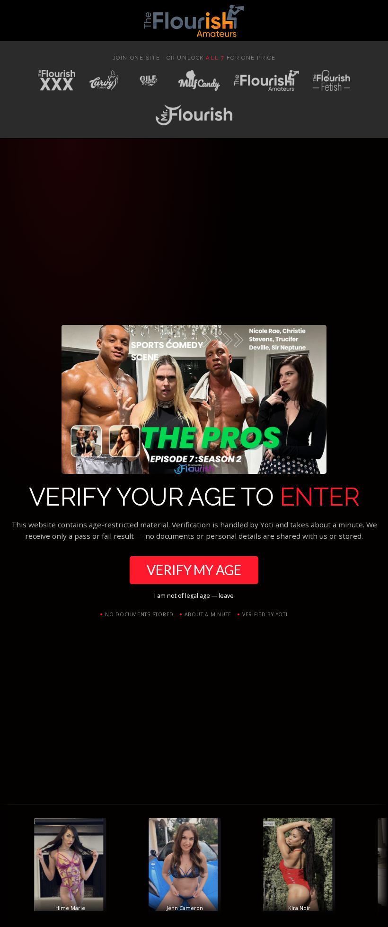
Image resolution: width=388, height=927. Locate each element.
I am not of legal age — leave (194, 596)
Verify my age (194, 570)
